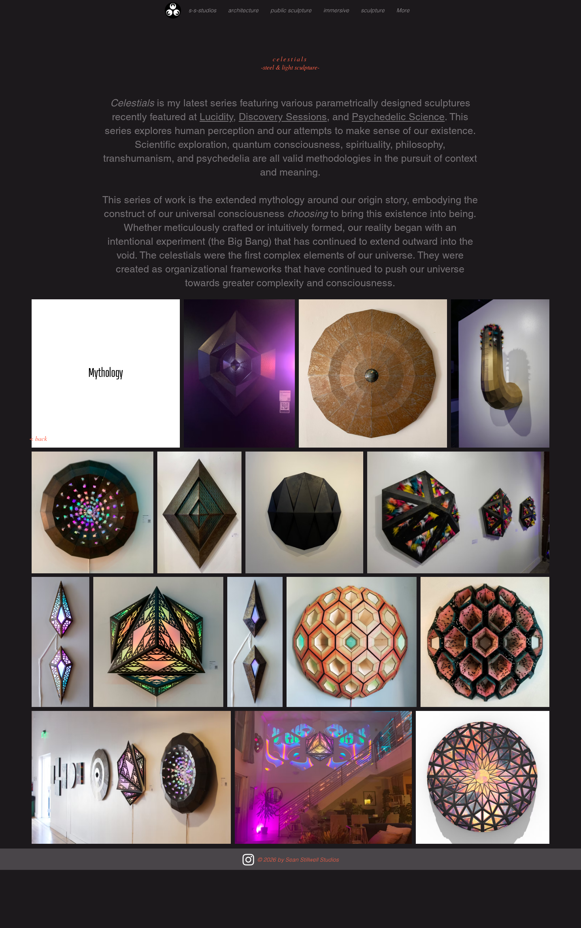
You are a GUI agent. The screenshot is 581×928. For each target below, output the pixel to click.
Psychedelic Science (398, 117)
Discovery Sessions (283, 117)
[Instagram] (248, 859)
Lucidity (216, 117)
